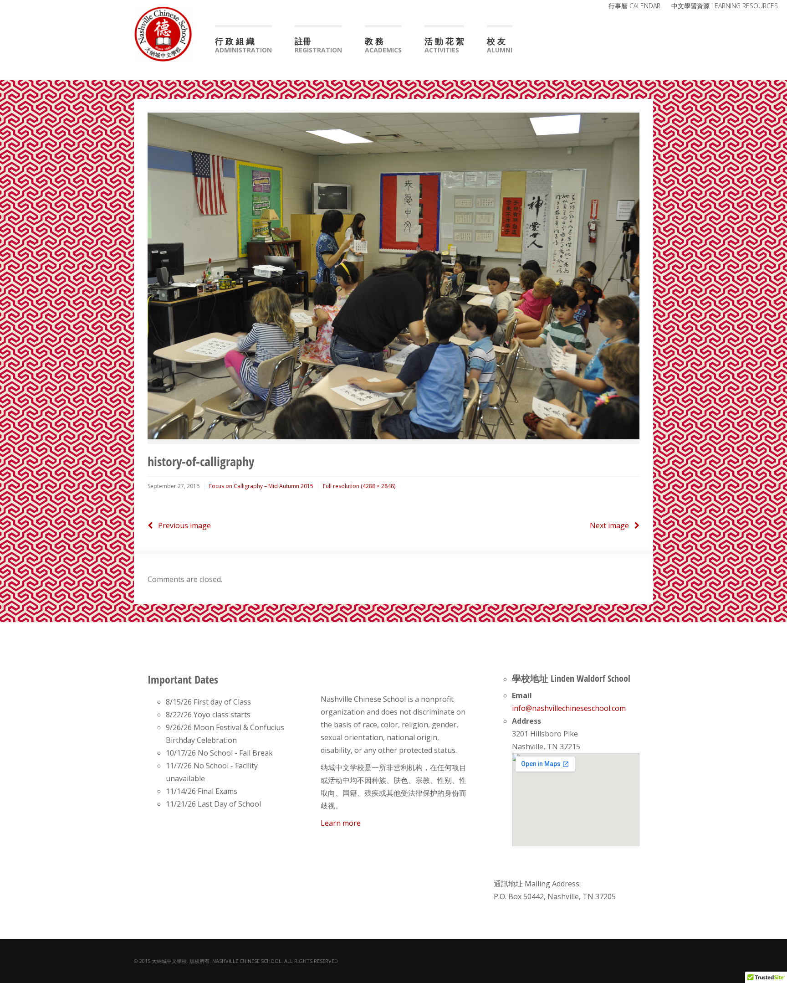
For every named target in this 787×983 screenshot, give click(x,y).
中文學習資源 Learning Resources (724, 5)
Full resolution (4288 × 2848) (359, 486)
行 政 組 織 (243, 45)
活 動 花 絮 (444, 45)
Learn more (341, 823)
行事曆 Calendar (634, 5)
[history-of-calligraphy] (393, 275)
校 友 (499, 45)
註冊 (318, 45)
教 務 (383, 45)
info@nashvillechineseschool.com (569, 708)
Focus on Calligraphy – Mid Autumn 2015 (261, 486)
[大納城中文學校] (163, 32)
